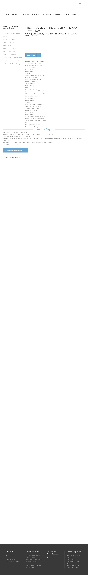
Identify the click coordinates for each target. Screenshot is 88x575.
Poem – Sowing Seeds (9, 54)
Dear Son (69, 557)
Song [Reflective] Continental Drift (12, 57)
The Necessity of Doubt (73, 555)
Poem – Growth (7, 45)
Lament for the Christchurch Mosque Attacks (73, 561)
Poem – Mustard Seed (9, 42)
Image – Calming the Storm (10, 39)
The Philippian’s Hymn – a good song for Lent (74, 566)
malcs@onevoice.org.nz (12, 561)
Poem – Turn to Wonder (10, 48)
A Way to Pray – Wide (9, 51)
